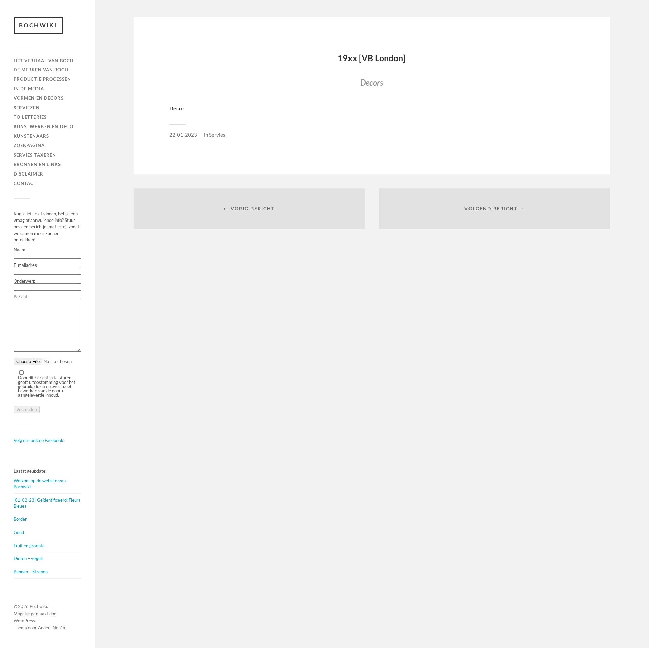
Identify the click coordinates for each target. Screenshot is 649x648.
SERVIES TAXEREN (35, 155)
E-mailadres (25, 265)
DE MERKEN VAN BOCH (41, 69)
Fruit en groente (29, 545)
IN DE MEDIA (29, 88)
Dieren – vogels (29, 558)
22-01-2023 (183, 135)
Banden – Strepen (31, 571)
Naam (19, 250)
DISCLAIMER (28, 174)
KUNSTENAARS (31, 136)
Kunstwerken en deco (43, 126)
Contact (25, 183)
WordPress (24, 620)
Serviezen (27, 107)
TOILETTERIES (30, 117)
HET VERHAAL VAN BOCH (44, 60)
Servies (217, 135)
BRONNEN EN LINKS (37, 164)
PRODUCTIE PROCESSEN (42, 79)
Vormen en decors (39, 98)
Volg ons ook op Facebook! (39, 440)
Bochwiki (38, 25)
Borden (20, 519)
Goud (19, 532)
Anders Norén (51, 627)
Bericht (20, 297)
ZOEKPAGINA (29, 145)
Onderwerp (24, 281)
